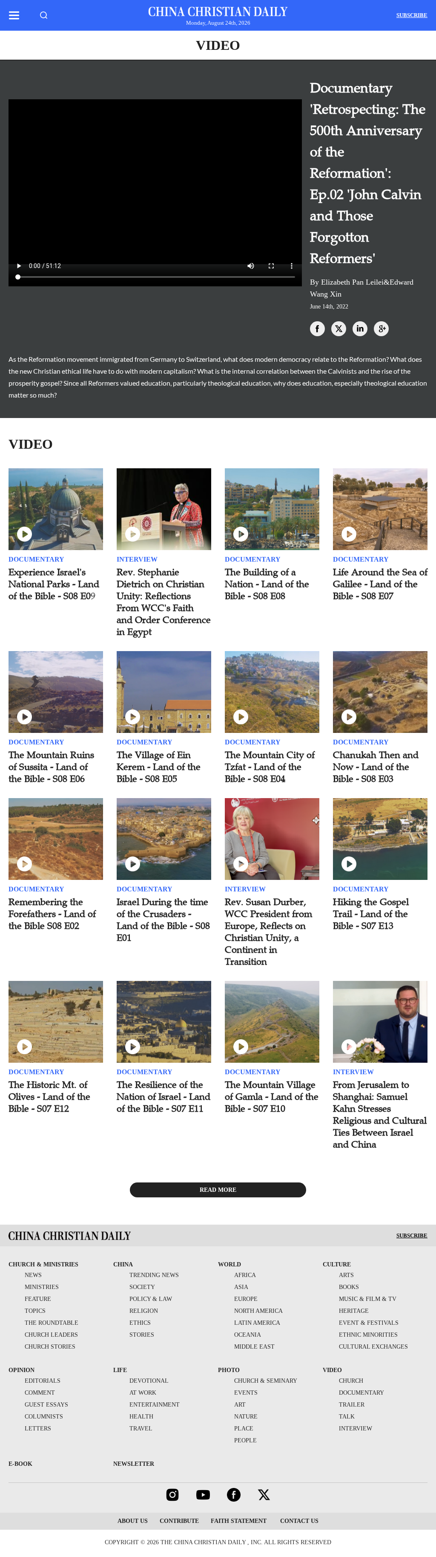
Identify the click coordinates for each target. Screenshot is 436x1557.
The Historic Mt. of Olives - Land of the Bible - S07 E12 (49, 1096)
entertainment (154, 1404)
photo (229, 1370)
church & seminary (265, 1381)
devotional (149, 1381)
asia (241, 1287)
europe (246, 1299)
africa (245, 1275)
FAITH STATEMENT (239, 1521)
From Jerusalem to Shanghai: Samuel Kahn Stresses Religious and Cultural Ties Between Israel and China (380, 1114)
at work (142, 1393)
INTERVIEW (137, 559)
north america (258, 1311)
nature (246, 1416)
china (123, 1264)
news (33, 1275)
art (240, 1404)
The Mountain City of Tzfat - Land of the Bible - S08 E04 (270, 766)
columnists (44, 1416)
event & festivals (369, 1323)
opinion (21, 1370)
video (332, 1370)
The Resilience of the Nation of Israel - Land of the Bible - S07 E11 (163, 1096)
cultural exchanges (373, 1347)
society (142, 1287)
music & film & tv (367, 1299)
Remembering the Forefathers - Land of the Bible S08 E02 (52, 913)
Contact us (298, 1521)
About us (133, 1521)
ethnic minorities (368, 1335)
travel (140, 1428)
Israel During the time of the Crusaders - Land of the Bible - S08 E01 (163, 919)
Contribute (179, 1521)
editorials (42, 1381)
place (243, 1428)
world (229, 1264)
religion (143, 1311)
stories (141, 1335)
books (349, 1287)
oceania (247, 1335)
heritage (354, 1311)
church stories (50, 1347)
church (351, 1381)
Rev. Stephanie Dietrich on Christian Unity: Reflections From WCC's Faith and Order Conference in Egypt (164, 601)
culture (337, 1264)
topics (35, 1311)
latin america (257, 1323)
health (141, 1416)
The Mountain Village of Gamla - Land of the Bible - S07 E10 (271, 1096)
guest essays (46, 1404)
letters (38, 1428)
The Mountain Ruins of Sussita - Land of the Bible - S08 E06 (51, 766)
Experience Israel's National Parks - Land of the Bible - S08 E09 (54, 584)
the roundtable (51, 1323)
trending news (154, 1275)
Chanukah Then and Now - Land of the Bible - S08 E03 (376, 766)
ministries (42, 1287)
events (246, 1393)
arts (346, 1275)
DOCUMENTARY (36, 559)
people (245, 1440)
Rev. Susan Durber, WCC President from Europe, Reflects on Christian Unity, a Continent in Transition (268, 931)
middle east (254, 1347)
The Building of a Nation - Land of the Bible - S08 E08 (267, 584)
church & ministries (43, 1264)
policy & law (150, 1299)
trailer (351, 1404)
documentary (361, 1393)
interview (355, 1428)
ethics (140, 1323)
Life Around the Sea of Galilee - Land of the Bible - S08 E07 (380, 584)
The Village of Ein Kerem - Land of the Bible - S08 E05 (159, 766)
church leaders (51, 1335)
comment (40, 1393)
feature (38, 1299)
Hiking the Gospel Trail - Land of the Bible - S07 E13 (371, 913)
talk (347, 1416)
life (120, 1370)
